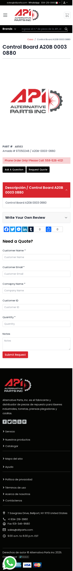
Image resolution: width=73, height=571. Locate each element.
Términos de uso (15, 487)
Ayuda (9, 467)
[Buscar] (65, 29)
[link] (64, 2)
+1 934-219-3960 (18, 519)
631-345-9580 (19, 523)
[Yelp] (19, 422)
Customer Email (13, 267)
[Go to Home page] (26, 15)
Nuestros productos (17, 439)
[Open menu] (5, 15)
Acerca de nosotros (17, 494)
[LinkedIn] (14, 422)
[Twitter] (9, 422)
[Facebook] (5, 422)
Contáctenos (13, 500)
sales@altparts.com (17, 2)
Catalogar (11, 446)
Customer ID (10, 300)
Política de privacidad (18, 479)
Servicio (10, 431)
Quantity (9, 317)
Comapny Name (14, 284)
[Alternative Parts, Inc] (18, 385)
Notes (6, 334)
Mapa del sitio (14, 458)
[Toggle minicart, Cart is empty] (67, 15)
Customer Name (14, 250)
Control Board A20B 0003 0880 (53, 39)
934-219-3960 (48, 2)
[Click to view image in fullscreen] (36, 101)
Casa (30, 39)
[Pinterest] (24, 422)
